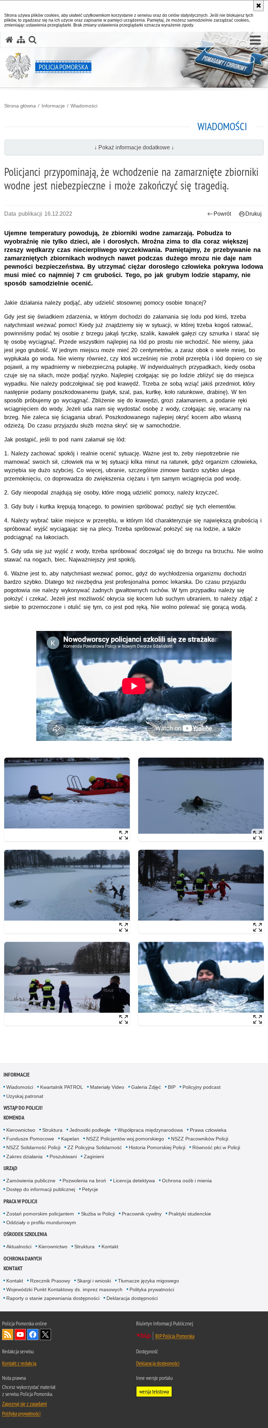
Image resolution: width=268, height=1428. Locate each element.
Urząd (10, 1168)
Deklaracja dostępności (132, 1298)
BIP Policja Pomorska (174, 1335)
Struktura (52, 1130)
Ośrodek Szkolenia (25, 1234)
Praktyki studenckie (190, 1214)
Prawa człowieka (208, 1130)
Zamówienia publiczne (30, 1180)
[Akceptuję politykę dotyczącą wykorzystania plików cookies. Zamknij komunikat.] (258, 5)
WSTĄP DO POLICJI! (23, 1107)
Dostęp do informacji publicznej (40, 1189)
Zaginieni (94, 1156)
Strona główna (20, 106)
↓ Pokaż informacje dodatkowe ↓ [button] (134, 147)
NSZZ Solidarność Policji (33, 1147)
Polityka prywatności (151, 1289)
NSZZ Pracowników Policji (199, 1138)
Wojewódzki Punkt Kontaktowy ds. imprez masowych (64, 1289)
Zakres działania (24, 1156)
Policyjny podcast (202, 1087)
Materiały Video (107, 1087)
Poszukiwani (63, 1156)
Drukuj (253, 214)
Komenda (13, 1117)
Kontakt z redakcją (19, 1363)
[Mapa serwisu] (21, 39)
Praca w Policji (20, 1201)
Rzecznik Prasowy (50, 1281)
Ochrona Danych (22, 1258)
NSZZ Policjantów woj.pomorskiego (125, 1138)
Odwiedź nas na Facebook (32, 1334)
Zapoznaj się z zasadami (24, 1403)
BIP (172, 1087)
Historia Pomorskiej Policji (157, 1147)
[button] (255, 40)
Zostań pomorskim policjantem (40, 1214)
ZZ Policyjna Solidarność (94, 1147)
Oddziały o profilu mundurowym (41, 1222)
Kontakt (110, 1246)
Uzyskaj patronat (24, 1096)
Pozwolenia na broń (84, 1180)
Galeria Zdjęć (146, 1087)
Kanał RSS (7, 1334)
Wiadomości (83, 106)
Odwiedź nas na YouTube (20, 1334)
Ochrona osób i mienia (187, 1180)
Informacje (53, 106)
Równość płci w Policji (216, 1147)
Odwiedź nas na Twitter (45, 1334)
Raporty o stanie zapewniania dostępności (52, 1298)
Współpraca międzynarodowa (150, 1130)
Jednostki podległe (90, 1130)
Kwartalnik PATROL (61, 1087)
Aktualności (18, 1246)
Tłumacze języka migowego (148, 1281)
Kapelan (70, 1138)
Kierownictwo (20, 1130)
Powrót (222, 214)
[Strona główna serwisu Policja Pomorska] (9, 39)
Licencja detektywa (134, 1180)
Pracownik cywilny (142, 1214)
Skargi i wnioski (94, 1281)
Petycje (90, 1189)
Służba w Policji (98, 1214)
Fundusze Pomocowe (30, 1138)
